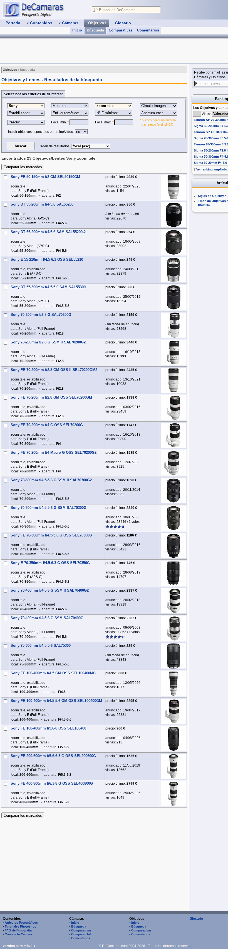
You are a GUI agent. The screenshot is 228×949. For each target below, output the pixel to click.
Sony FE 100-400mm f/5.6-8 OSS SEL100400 (48, 728)
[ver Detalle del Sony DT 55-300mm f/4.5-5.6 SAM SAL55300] (173, 297)
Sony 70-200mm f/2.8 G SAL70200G (41, 315)
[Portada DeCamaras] (44, 9)
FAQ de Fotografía (18, 930)
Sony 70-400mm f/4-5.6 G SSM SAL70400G (47, 618)
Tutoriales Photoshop (20, 926)
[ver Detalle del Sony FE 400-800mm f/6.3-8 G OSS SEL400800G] (173, 793)
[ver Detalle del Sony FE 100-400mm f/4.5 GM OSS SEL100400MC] (173, 683)
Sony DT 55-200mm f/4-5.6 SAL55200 (42, 204)
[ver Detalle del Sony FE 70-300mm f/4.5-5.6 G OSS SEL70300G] (173, 545)
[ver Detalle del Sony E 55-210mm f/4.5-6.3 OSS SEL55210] (173, 269)
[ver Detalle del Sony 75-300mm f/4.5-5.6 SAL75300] (173, 656)
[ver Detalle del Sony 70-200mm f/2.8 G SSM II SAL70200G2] (173, 352)
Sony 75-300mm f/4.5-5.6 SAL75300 (41, 645)
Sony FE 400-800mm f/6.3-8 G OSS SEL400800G (52, 783)
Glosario (196, 919)
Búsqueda (95, 30)
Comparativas (120, 30)
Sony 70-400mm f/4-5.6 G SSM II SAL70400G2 (50, 590)
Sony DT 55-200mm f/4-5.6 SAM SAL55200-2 (48, 232)
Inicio (77, 30)
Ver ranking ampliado (211, 169)
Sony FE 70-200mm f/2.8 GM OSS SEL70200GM (51, 397)
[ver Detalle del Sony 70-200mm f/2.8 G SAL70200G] (174, 325)
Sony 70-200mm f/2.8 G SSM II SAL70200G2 (48, 342)
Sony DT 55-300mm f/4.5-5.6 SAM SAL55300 (48, 287)
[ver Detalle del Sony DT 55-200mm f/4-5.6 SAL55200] (173, 214)
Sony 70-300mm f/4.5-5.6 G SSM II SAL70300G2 (51, 480)
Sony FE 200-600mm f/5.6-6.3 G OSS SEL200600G (53, 756)
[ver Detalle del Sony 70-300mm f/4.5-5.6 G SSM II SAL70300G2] (173, 490)
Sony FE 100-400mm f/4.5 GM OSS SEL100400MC (53, 673)
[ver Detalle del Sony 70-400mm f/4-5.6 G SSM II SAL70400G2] (173, 600)
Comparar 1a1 (81, 934)
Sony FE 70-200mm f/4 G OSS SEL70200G (47, 425)
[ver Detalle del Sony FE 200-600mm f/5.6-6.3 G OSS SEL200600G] (173, 766)
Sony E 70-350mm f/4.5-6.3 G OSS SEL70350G (50, 563)
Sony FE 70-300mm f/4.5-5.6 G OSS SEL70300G (51, 535)
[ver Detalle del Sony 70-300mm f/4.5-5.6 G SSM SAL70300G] (173, 518)
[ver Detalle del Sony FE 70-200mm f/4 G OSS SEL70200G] (173, 435)
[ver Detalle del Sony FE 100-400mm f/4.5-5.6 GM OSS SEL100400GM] (173, 711)
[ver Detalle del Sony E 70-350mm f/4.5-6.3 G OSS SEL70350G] (173, 573)
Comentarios (148, 30)
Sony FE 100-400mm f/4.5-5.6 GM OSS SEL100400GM (56, 701)
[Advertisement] (101, 51)
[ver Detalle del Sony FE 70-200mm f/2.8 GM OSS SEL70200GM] (173, 407)
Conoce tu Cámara (18, 934)
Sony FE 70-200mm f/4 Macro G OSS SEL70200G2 (53, 452)
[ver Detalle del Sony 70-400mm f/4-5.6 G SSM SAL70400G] (173, 628)
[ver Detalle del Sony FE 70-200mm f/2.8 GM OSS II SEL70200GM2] (173, 380)
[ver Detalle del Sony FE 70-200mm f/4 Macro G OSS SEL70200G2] (173, 462)
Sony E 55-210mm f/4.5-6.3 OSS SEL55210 (47, 259)
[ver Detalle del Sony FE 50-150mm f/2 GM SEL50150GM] (173, 187)
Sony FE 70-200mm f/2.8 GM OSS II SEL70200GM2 (54, 370)
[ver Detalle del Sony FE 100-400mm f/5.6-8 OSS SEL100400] (173, 738)
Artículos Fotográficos (21, 922)
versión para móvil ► (19, 946)
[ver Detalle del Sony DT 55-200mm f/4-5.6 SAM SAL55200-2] (173, 242)
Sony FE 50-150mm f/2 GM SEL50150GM (45, 177)
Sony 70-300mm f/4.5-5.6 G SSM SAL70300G (48, 508)
